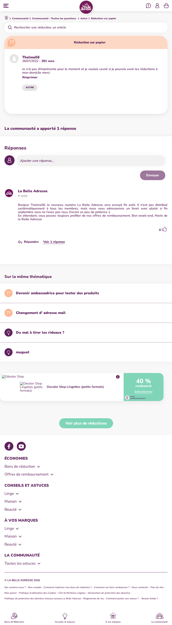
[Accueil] (86, 8)
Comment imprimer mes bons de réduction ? (68, 587)
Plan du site (156, 587)
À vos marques (113, 622)
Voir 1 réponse (54, 242)
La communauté (159, 622)
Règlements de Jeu (93, 598)
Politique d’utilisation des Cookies (37, 593)
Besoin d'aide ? (150, 598)
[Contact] (148, 6)
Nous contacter (140, 587)
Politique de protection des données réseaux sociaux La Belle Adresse (42, 598)
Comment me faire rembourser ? (111, 587)
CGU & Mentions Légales (72, 593)
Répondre (31, 242)
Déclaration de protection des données (109, 593)
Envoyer (152, 175)
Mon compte (34, 587)
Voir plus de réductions (86, 423)
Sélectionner (143, 392)
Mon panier (10, 593)
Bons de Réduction (14, 622)
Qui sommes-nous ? (15, 587)
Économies (16, 458)
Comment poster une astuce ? (122, 598)
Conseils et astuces (65, 622)
